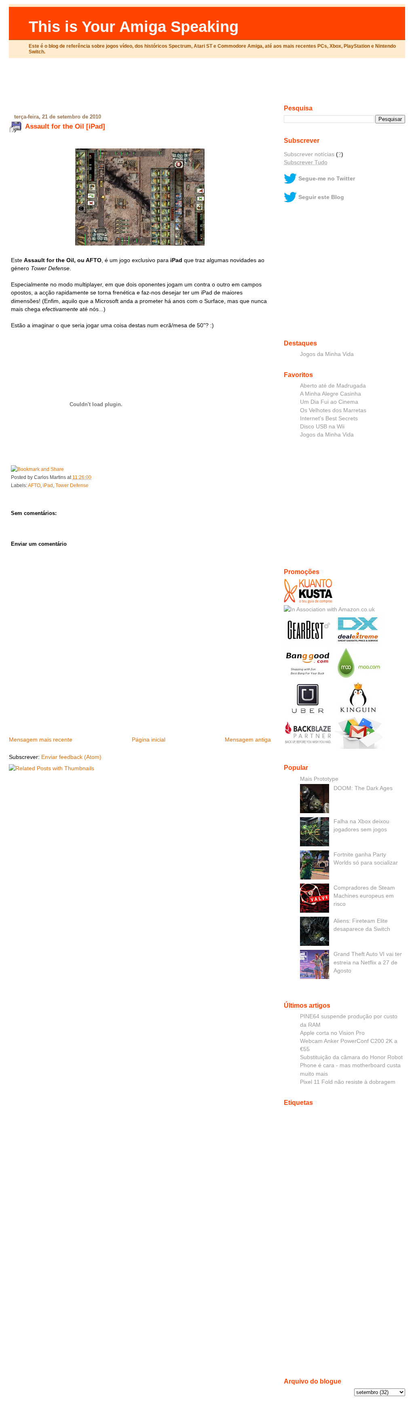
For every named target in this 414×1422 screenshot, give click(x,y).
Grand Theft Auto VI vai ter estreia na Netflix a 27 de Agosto (368, 962)
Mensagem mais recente (40, 739)
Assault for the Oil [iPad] (65, 126)
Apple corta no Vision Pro (332, 1033)
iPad (48, 485)
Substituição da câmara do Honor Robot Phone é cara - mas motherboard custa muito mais (351, 1065)
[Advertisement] (207, 84)
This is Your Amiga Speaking (134, 26)
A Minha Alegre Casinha (330, 393)
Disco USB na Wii (322, 426)
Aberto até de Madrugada (333, 385)
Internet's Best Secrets (329, 418)
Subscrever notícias (309, 154)
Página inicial (148, 739)
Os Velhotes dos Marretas (333, 410)
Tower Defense (72, 485)
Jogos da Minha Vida (327, 354)
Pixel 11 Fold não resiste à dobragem (347, 1082)
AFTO (34, 485)
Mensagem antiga (248, 739)
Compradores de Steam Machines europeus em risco (364, 895)
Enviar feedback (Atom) (71, 757)
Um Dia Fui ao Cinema (329, 401)
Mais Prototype (319, 779)
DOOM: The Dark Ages (363, 788)
